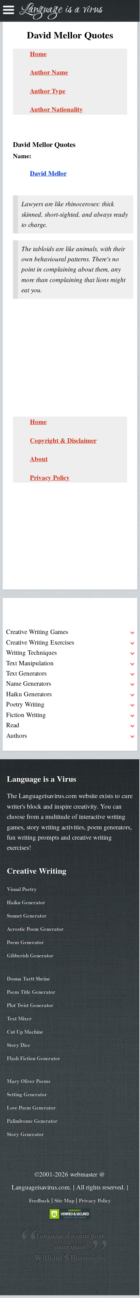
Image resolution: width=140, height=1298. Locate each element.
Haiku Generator (26, 902)
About (39, 458)
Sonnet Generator (27, 915)
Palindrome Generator (32, 1120)
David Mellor (48, 173)
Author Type (47, 90)
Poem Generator (25, 942)
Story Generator (25, 1134)
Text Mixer (19, 1018)
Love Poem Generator (31, 1107)
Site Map (64, 1200)
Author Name (49, 72)
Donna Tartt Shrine (28, 978)
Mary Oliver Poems (28, 1081)
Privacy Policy (50, 477)
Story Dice (18, 1045)
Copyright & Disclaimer (63, 440)
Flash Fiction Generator (33, 1058)
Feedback (39, 1200)
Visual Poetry (22, 889)
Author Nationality (56, 109)
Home (38, 53)
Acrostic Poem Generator (35, 928)
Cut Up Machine (25, 1031)
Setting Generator (27, 1094)
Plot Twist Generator (30, 1005)
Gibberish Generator (30, 955)
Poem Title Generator (31, 991)
